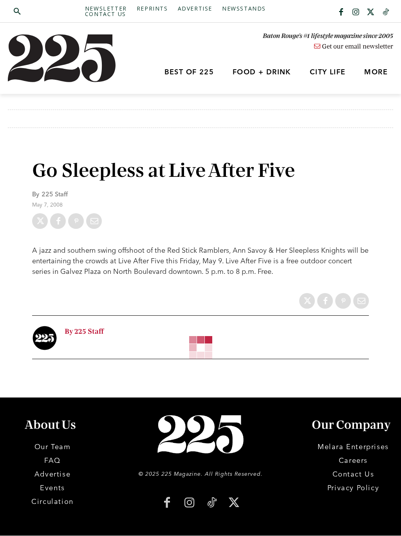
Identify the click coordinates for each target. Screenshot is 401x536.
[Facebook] (341, 12)
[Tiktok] (385, 12)
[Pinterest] (76, 221)
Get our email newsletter (356, 46)
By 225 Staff (84, 331)
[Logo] (56, 58)
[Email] (94, 221)
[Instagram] (356, 12)
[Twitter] (370, 12)
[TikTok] (211, 503)
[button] (46, 11)
